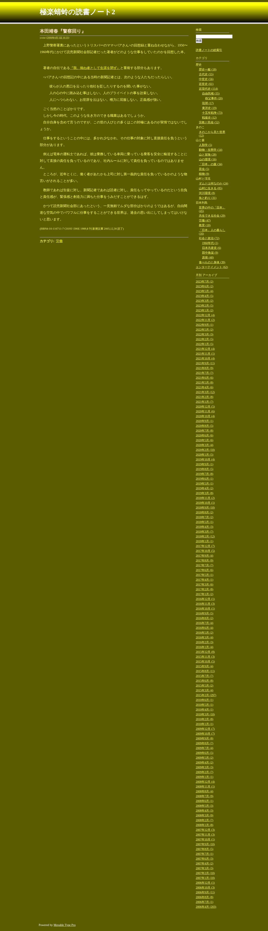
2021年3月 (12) (205, 392)
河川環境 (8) (207, 193)
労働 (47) (205, 220)
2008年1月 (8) (204, 825)
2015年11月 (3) (205, 656)
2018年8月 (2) (204, 512)
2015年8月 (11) (205, 671)
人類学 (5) (205, 145)
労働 (59, 241)
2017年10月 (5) (205, 550)
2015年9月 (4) (204, 666)
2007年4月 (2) (204, 863)
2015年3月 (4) (204, 690)
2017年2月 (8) (204, 589)
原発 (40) (208, 257)
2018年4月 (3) (204, 526)
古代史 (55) (206, 74)
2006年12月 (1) (205, 882)
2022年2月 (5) (204, 339)
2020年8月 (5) (204, 425)
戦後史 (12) (209, 117)
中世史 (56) (206, 79)
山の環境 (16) (207, 159)
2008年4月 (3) (204, 810)
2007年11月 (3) (205, 834)
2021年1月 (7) (204, 401)
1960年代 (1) (210, 243)
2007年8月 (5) (204, 849)
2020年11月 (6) (205, 411)
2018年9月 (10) (205, 507)
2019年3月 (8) (204, 493)
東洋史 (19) (209, 108)
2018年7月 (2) (204, 517)
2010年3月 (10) (205, 714)
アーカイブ (209, 275)
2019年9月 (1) (204, 464)
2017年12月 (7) (205, 546)
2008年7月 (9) (204, 796)
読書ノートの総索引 (209, 50)
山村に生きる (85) (210, 188)
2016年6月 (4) (204, 627)
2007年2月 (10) (205, 873)
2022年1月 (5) (204, 344)
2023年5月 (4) (204, 291)
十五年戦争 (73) (212, 112)
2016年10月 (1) (205, 608)
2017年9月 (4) (204, 555)
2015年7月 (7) (204, 676)
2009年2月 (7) (204, 772)
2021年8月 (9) (204, 368)
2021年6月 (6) (204, 377)
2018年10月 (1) (205, 502)
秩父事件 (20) (214, 98)
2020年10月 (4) (205, 416)
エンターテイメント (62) (212, 267)
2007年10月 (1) (205, 839)
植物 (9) (204, 173)
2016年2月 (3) (204, 642)
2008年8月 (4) (204, 791)
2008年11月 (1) (205, 786)
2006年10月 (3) (205, 887)
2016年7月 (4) (204, 623)
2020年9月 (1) (204, 421)
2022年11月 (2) (205, 320)
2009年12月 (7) (205, 728)
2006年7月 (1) (204, 902)
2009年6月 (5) (204, 753)
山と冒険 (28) (207, 154)
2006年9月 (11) (205, 892)
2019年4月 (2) (204, 488)
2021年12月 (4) (205, 348)
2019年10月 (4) (205, 459)
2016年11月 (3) (205, 603)
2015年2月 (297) (206, 695)
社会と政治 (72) (209, 238)
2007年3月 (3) (204, 868)
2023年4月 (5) (204, 296)
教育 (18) (205, 225)
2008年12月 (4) (205, 781)
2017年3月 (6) (204, 584)
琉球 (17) (208, 103)
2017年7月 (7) (204, 565)
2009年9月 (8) (204, 738)
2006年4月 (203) (206, 906)
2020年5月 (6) (204, 440)
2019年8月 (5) (204, 469)
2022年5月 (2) (204, 329)
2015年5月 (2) (204, 685)
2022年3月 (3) (204, 334)
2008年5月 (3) (204, 805)
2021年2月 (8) (204, 397)
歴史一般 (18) (207, 69)
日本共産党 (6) (211, 247)
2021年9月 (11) (205, 363)
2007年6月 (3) (204, 858)
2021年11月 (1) (205, 353)
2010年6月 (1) (204, 700)
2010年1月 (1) (204, 724)
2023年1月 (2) (204, 310)
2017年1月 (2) (204, 594)
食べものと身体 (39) (212, 262)
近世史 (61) (206, 84)
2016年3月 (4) (204, 637)
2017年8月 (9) (204, 560)
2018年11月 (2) (205, 498)
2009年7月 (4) (204, 748)
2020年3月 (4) (204, 445)
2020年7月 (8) (204, 430)
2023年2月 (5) (204, 305)
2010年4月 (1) (204, 709)
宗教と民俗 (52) (209, 122)
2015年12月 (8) (205, 651)
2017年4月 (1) (204, 579)
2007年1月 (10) (205, 878)
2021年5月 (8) (204, 382)
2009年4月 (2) (204, 762)
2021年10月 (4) (205, 358)
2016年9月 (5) (204, 613)
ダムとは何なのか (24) (213, 183)
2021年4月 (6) (204, 387)
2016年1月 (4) (204, 647)
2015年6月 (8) (204, 680)
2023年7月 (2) (204, 281)
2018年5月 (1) (204, 522)
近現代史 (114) (208, 88)
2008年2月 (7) (204, 820)
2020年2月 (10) (205, 449)
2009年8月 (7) (204, 743)
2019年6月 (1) (204, 478)
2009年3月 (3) (204, 767)
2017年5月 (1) (204, 575)
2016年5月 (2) (204, 632)
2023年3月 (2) (204, 300)
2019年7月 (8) (204, 474)
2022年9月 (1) (204, 324)
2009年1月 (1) (204, 777)
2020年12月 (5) (205, 406)
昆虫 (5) (204, 169)
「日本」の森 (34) (210, 164)
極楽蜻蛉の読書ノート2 (77, 12)
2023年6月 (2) (204, 286)
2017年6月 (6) (204, 570)
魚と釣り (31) (207, 198)
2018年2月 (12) (205, 536)
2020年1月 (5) (204, 454)
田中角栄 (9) (210, 252)
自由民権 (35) (211, 93)
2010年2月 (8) (204, 719)
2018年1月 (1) (204, 541)
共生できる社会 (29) (212, 215)
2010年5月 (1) (204, 704)
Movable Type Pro (65, 925)
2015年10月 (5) (205, 661)
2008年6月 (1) (204, 801)
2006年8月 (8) (204, 897)
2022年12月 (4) (205, 315)
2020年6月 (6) (204, 435)
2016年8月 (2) (204, 618)
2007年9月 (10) (205, 844)
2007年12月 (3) (205, 829)
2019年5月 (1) (204, 483)
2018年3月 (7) (204, 531)
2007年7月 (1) (204, 854)
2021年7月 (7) (204, 373)
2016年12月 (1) (205, 599)
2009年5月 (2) (204, 757)
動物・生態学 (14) (210, 149)
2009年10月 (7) (205, 733)
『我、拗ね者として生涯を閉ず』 (95, 68)
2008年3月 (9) (204, 815)
